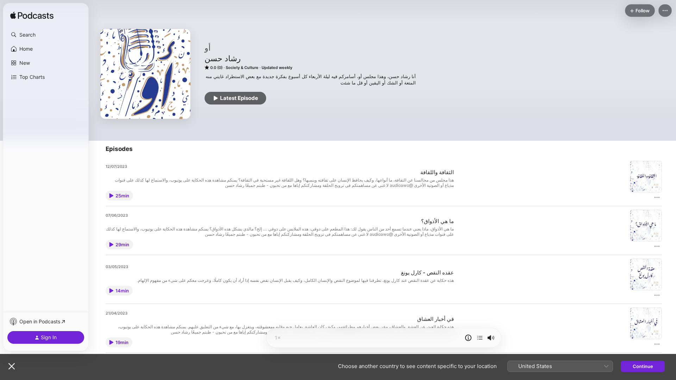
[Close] (11, 366)
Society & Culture (242, 67)
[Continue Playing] (480, 338)
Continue (643, 366)
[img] (32, 15)
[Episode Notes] (468, 338)
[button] (46, 35)
